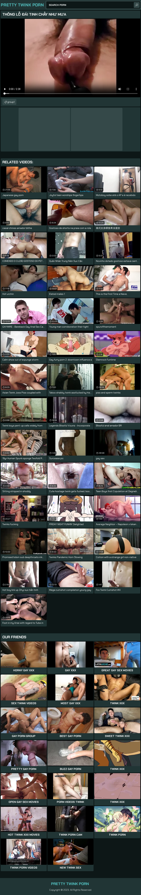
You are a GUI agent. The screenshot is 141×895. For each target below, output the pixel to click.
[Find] (137, 5)
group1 (11, 101)
